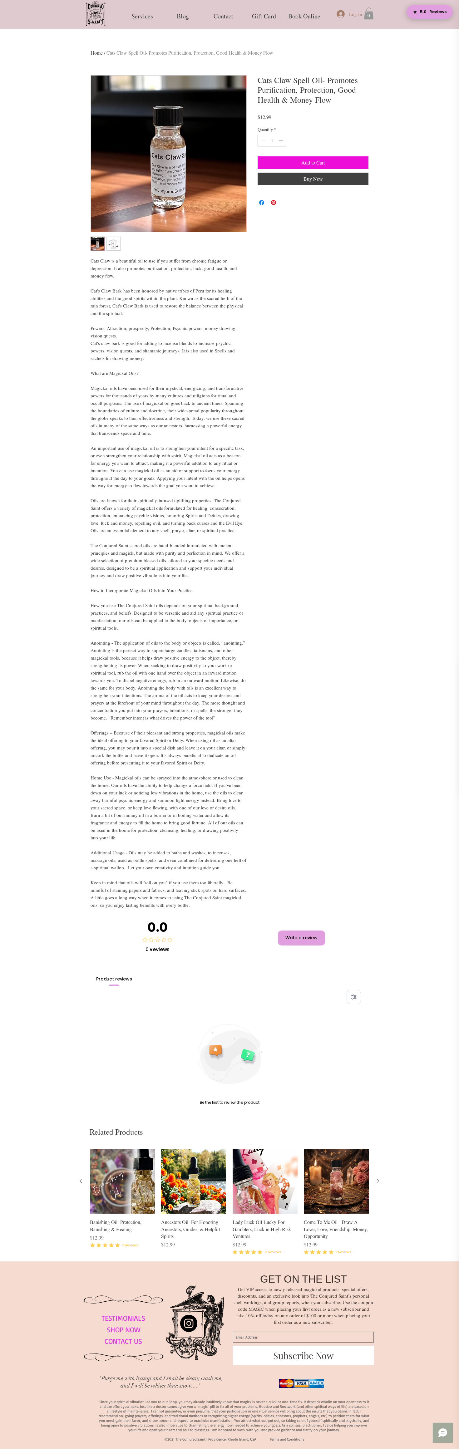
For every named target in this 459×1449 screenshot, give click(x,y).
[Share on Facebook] (261, 202)
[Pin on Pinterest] (273, 202)
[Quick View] (122, 1181)
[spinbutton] (272, 140)
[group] (229, 1202)
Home (97, 52)
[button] (142, 13)
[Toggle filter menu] (354, 997)
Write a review (301, 938)
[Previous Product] (81, 1181)
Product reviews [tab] (114, 979)
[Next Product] (378, 1181)
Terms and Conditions (286, 1439)
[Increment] (281, 140)
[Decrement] (262, 140)
